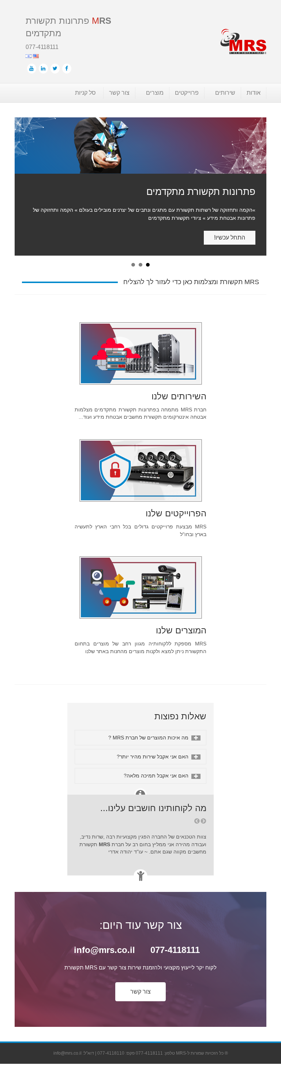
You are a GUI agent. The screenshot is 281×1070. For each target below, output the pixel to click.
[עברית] (28, 55)
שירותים (225, 93)
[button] (140, 969)
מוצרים (155, 93)
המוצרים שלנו (181, 608)
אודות (254, 93)
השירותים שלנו (178, 373)
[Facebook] (66, 69)
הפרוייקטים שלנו (176, 491)
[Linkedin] (43, 69)
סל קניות (85, 93)
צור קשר (119, 93)
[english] (35, 55)
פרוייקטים (187, 93)
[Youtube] (31, 69)
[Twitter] (55, 69)
